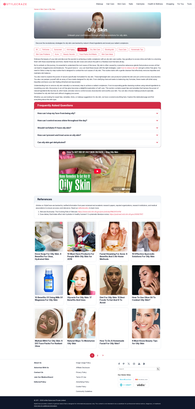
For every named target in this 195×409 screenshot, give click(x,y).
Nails (131, 4)
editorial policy (83, 208)
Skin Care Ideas (107, 54)
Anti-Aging (70, 49)
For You (180, 4)
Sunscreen (58, 49)
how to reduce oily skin (129, 68)
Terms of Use (81, 377)
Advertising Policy (82, 382)
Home (36, 9)
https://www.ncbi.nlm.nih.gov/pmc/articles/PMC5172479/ (99, 212)
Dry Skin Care (95, 49)
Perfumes (45, 49)
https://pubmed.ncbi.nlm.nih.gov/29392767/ (126, 214)
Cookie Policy (81, 387)
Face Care (122, 49)
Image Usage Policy (83, 363)
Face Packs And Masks (88, 54)
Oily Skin (52, 9)
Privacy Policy (81, 372)
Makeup (99, 4)
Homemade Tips (137, 49)
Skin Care (121, 4)
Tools (189, 4)
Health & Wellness (155, 4)
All (37, 49)
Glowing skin (109, 49)
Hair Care (110, 4)
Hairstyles (140, 4)
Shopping (170, 4)
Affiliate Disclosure (83, 368)
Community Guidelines (84, 391)
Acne (57, 54)
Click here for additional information (45, 406)
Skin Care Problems (43, 54)
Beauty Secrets (69, 54)
